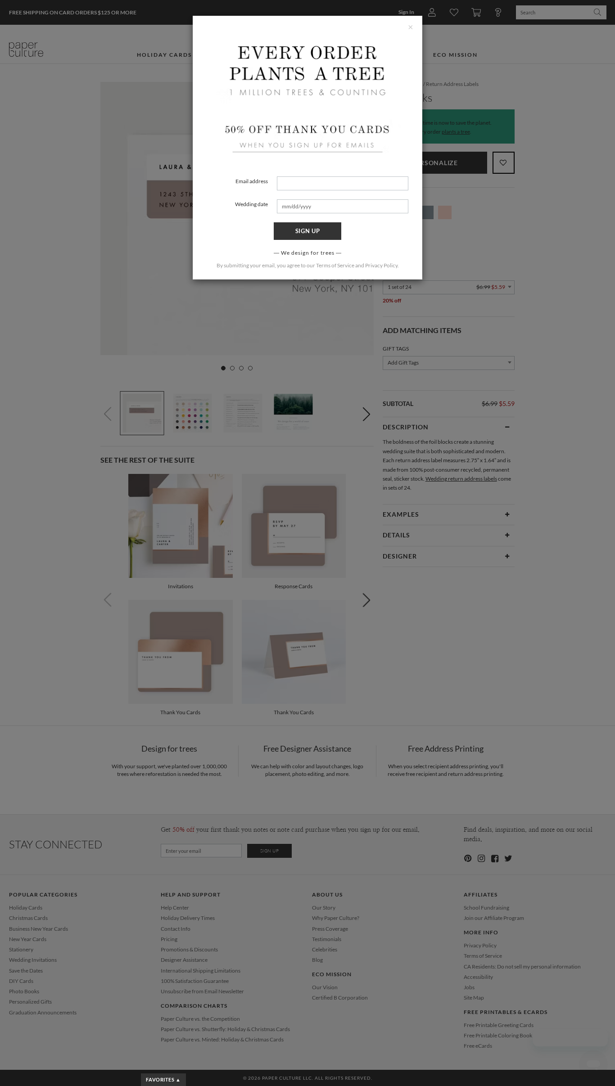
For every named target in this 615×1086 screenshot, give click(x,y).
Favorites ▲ (163, 1079)
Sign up (307, 230)
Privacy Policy (381, 265)
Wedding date (251, 204)
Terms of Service (335, 265)
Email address (251, 181)
